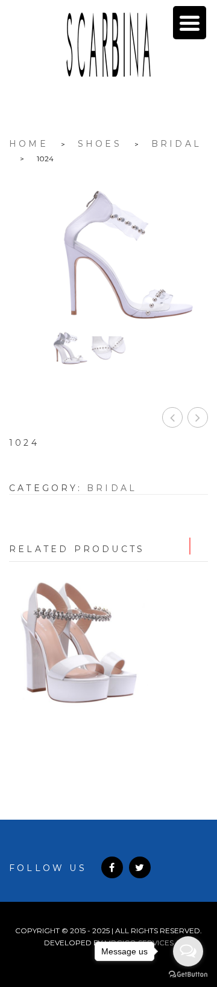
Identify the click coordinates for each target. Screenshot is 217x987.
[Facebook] (112, 867)
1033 (109, 735)
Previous (181, 546)
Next (199, 546)
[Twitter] (140, 867)
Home (28, 143)
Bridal (176, 143)
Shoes (100, 143)
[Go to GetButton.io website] (188, 975)
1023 (172, 417)
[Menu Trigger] (189, 22)
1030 (197, 417)
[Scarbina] (108, 44)
